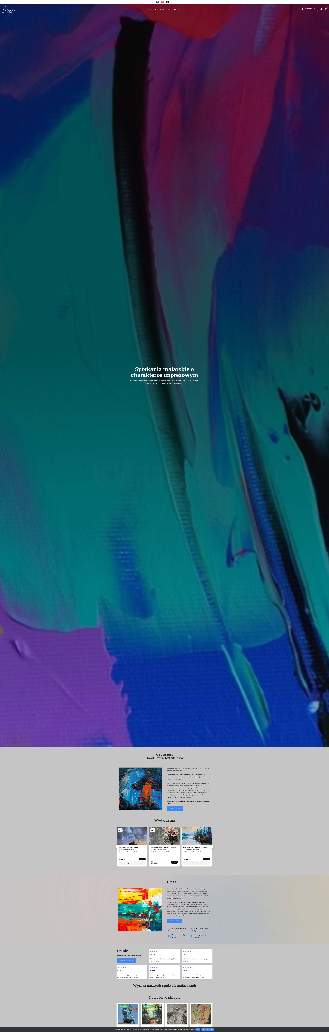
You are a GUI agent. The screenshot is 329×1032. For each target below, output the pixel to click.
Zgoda (197, 1029)
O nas (162, 9)
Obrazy (128, 1026)
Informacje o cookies (207, 1029)
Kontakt (177, 9)
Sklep (169, 9)
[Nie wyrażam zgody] (327, 1029)
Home (142, 9)
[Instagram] (162, 2)
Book (142, 859)
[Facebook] (157, 2)
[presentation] (118, 847)
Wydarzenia (152, 9)
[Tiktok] (167, 2)
